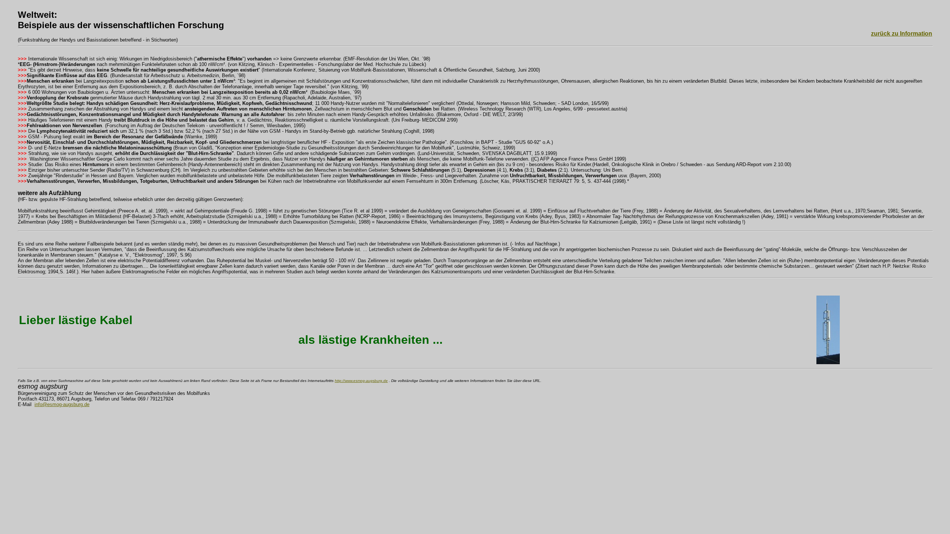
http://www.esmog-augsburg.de (361, 381)
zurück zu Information (901, 33)
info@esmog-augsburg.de (62, 404)
